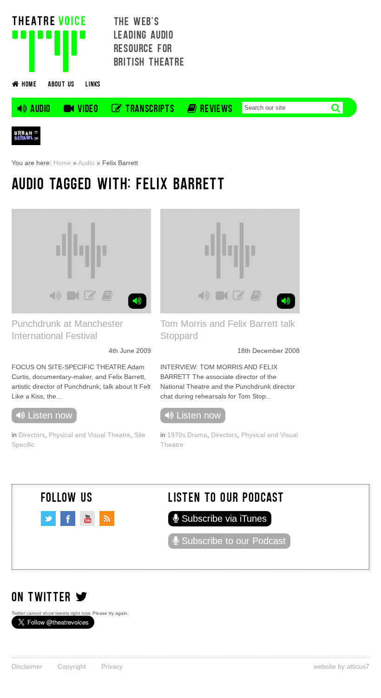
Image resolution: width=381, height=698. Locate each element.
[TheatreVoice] (49, 43)
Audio (86, 162)
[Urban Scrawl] (26, 135)
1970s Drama (187, 435)
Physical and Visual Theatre (90, 435)
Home (62, 162)
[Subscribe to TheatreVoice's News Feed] (106, 518)
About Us (61, 83)
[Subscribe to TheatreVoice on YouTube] (87, 518)
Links (92, 83)
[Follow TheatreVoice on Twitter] (48, 518)
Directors (32, 435)
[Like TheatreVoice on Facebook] (67, 518)
